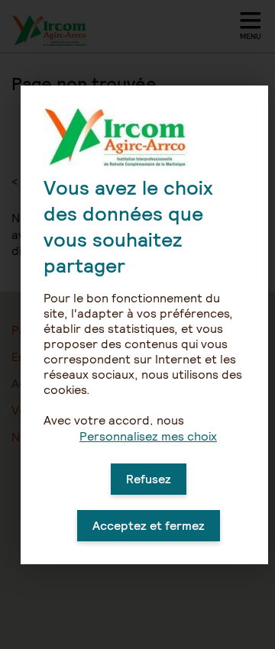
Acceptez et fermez (148, 526)
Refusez (148, 479)
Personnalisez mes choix (148, 436)
